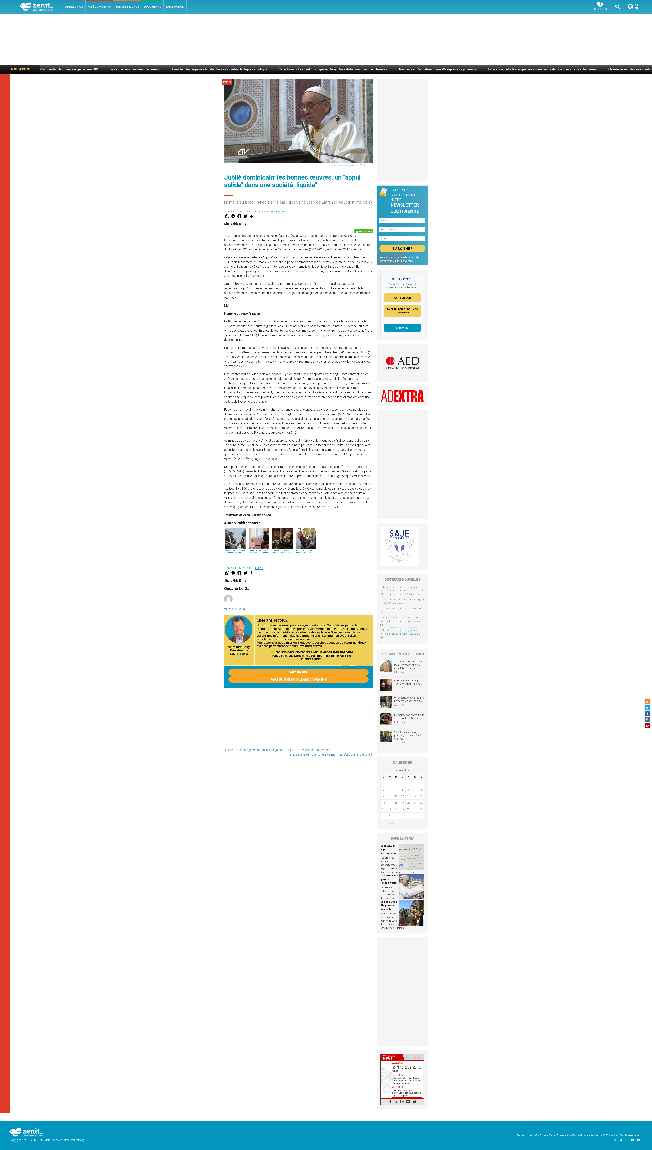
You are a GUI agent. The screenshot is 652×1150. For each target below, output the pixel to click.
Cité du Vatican (99, 6)
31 (389, 815)
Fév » (390, 823)
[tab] (391, 1057)
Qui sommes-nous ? (529, 1134)
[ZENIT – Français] (40, 6)
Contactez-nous (629, 1134)
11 (396, 796)
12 (402, 796)
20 (408, 802)
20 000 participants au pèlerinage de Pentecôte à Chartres (407, 735)
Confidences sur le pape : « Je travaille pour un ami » (408, 682)
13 (408, 796)
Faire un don (175, 6)
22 (421, 802)
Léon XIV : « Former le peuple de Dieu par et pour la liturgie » (506, 69)
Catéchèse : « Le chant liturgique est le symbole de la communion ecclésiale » (133, 69)
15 (421, 796)
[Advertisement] (326, 39)
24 (389, 809)
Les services (567, 1134)
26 (402, 809)
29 (421, 809)
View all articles (234, 609)
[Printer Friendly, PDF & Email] (363, 231)
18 (396, 802)
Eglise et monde (127, 6)
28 (415, 809)
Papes (227, 82)
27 (408, 809)
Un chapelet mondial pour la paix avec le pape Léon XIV (409, 699)
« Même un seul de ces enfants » (430, 69)
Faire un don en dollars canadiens (298, 679)
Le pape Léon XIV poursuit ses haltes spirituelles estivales (388, 909)
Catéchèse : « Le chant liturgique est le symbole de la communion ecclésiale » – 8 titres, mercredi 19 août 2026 (402, 591)
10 (389, 796)
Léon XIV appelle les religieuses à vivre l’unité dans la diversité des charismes (342, 69)
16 (383, 802)
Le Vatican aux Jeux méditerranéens (399, 608)
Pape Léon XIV (73, 6)
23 (383, 809)
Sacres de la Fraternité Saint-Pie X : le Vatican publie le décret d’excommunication (409, 665)
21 (415, 802)
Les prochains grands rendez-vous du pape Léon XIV (389, 883)
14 (415, 796)
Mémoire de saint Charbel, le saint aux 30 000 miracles (409, 717)
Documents (152, 6)
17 (389, 802)
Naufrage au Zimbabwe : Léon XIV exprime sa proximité (238, 69)
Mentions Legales (587, 1134)
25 (396, 809)
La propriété (550, 1134)
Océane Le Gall (265, 211)
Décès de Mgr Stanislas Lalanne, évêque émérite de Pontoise (602, 69)
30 (383, 815)
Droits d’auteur (609, 1134)
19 (402, 802)
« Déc (383, 823)
